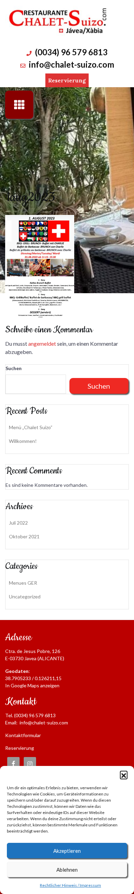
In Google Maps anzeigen (32, 685)
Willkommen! (23, 441)
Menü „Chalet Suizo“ (31, 427)
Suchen (13, 368)
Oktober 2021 (24, 536)
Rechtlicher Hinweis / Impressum (70, 885)
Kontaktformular (23, 735)
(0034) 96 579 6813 (71, 52)
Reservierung (67, 80)
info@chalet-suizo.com (71, 64)
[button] (123, 774)
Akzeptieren (67, 851)
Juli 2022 (18, 523)
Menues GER (23, 583)
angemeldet (42, 343)
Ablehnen (67, 870)
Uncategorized (25, 596)
